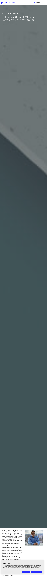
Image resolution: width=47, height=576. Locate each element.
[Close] (42, 561)
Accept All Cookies (36, 571)
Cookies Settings (8, 571)
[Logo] (8, 3)
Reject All (26, 571)
